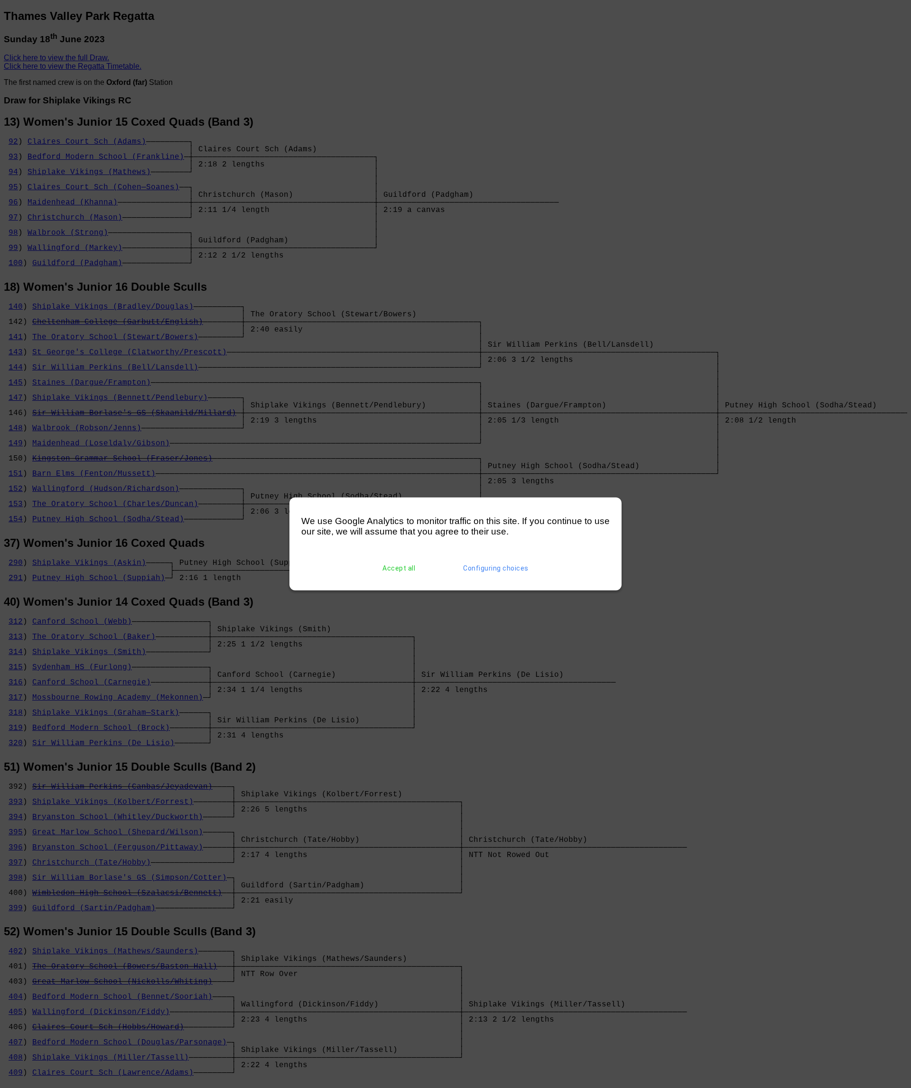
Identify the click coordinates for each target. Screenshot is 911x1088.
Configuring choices (496, 568)
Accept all (398, 568)
